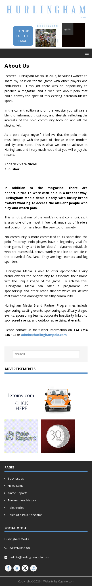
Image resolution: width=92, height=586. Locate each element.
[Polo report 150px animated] (21, 450)
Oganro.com (66, 581)
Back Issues (16, 478)
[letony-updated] (21, 413)
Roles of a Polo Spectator (25, 515)
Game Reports (17, 493)
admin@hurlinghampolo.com (44, 335)
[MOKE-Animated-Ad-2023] (58, 413)
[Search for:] (46, 354)
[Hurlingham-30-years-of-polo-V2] (58, 450)
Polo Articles (16, 508)
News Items (15, 486)
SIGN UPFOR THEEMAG (22, 36)
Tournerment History (22, 500)
